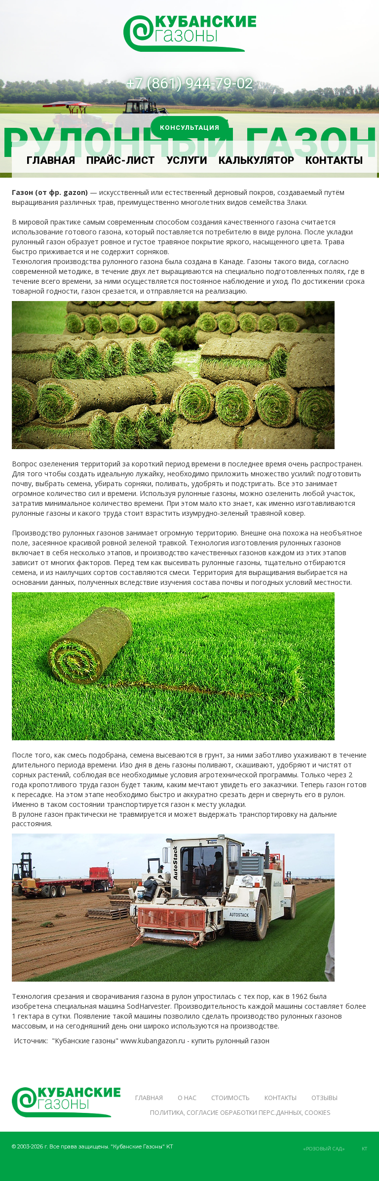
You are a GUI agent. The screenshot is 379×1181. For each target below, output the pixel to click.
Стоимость (230, 1098)
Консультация (190, 127)
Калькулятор (256, 160)
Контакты (334, 160)
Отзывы (324, 1098)
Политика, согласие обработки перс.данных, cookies (240, 1112)
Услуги (186, 160)
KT (364, 1148)
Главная (51, 160)
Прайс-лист (120, 160)
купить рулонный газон (230, 1040)
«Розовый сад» (324, 1148)
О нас (187, 1098)
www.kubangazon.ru (152, 1040)
